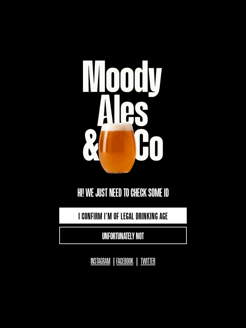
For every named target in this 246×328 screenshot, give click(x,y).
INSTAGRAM (100, 260)
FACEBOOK (124, 260)
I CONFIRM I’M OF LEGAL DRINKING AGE (123, 215)
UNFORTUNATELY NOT (123, 235)
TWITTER (148, 260)
